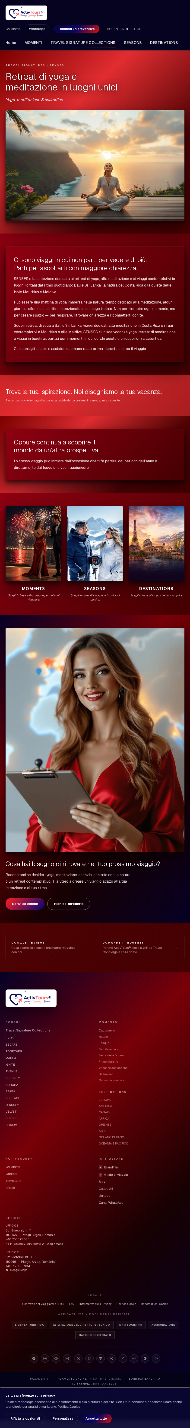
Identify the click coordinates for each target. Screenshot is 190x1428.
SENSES (12, 1118)
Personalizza (63, 1418)
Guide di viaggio (114, 1175)
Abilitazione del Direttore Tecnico (81, 1324)
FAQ (71, 1304)
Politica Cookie (126, 1304)
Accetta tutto (96, 1418)
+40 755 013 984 (18, 1266)
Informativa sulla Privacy (95, 1304)
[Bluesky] (89, 1358)
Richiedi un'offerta (68, 904)
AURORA (12, 1085)
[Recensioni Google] (145, 1358)
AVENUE (11, 1071)
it (127, 29)
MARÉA (11, 1058)
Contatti (11, 1174)
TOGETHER (14, 1051)
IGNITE (10, 1065)
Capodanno (107, 1030)
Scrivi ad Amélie (25, 904)
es (122, 29)
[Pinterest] (134, 1358)
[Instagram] (45, 1358)
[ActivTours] (26, 13)
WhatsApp (37, 29)
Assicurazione (163, 1324)
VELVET (11, 1112)
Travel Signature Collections (28, 1030)
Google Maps (54, 1244)
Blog (102, 1182)
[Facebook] (34, 1358)
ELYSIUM (11, 1125)
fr (133, 29)
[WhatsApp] (156, 1358)
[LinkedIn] (67, 1358)
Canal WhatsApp (111, 1203)
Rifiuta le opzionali (25, 1418)
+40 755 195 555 (17, 1239)
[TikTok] (123, 1358)
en (116, 29)
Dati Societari (130, 1324)
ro (109, 29)
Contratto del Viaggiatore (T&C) (43, 1304)
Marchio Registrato (95, 1335)
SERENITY (13, 1078)
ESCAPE (11, 1045)
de (139, 29)
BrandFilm (109, 1167)
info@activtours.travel (25, 1244)
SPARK (10, 1091)
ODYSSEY (12, 1105)
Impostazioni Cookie (154, 1304)
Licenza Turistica (29, 1324)
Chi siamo (13, 29)
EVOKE (11, 1038)
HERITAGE (13, 1098)
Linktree (104, 1196)
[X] (78, 1358)
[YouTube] (56, 1358)
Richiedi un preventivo (77, 29)
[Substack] (100, 1358)
